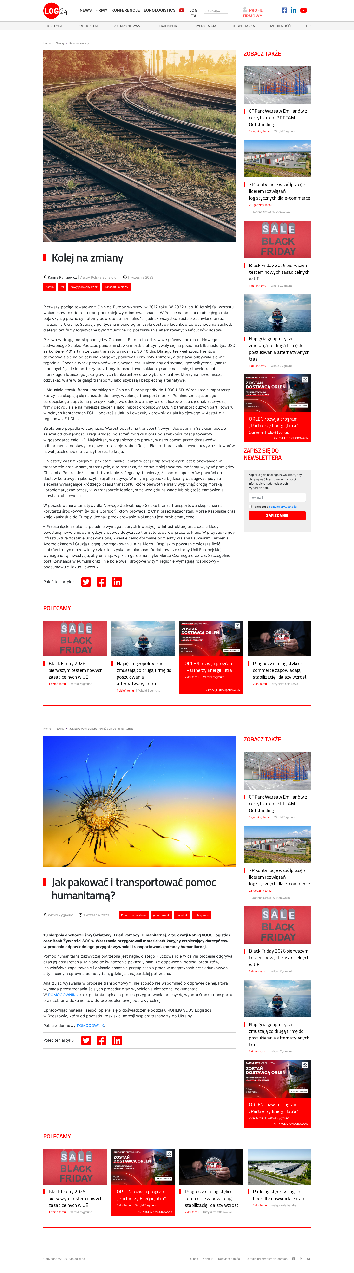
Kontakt (208, 1258)
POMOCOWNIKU (63, 994)
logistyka (52, 26)
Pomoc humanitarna (133, 915)
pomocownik (161, 915)
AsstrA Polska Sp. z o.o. (98, 277)
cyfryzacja (205, 26)
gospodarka (243, 26)
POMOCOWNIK (90, 1025)
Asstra (50, 287)
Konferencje (125, 10)
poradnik (182, 915)
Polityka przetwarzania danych (266, 1258)
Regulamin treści (229, 1258)
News (86, 10)
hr (308, 26)
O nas (194, 1258)
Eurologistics (159, 10)
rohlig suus (202, 915)
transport (169, 26)
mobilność (280, 26)
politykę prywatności (283, 506)
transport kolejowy (116, 287)
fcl (62, 287)
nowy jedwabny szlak (84, 287)
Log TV (193, 13)
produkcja (88, 26)
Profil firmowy (253, 13)
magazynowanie (128, 26)
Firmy (101, 10)
